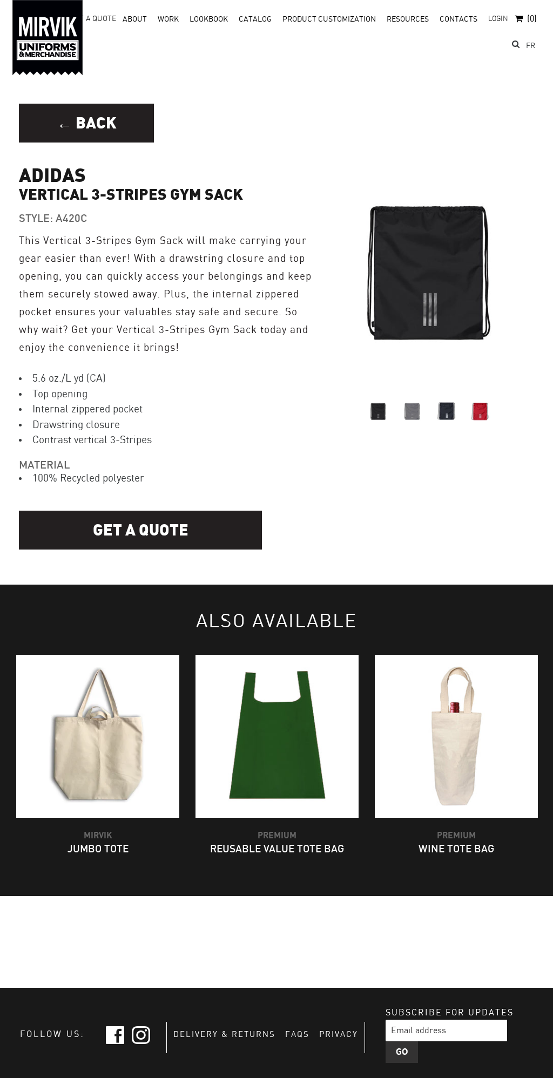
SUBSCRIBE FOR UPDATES (450, 1013)
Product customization (329, 19)
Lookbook (209, 19)
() (532, 19)
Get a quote (140, 530)
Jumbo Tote (98, 849)
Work (168, 19)
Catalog (255, 19)
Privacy (338, 1034)
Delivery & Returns (224, 1034)
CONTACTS (458, 19)
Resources (408, 19)
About (135, 19)
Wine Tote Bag (456, 849)
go (402, 1052)
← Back (87, 123)
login (498, 19)
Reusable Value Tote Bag (277, 849)
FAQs (297, 1034)
